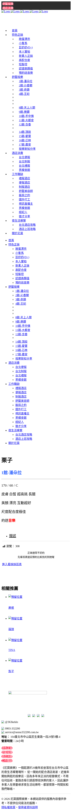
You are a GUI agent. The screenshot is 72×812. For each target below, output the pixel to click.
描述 (12, 536)
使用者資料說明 (28, 807)
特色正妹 (7, 748)
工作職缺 (7, 760)
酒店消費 (7, 8)
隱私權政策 (8, 807)
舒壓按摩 (7, 3)
